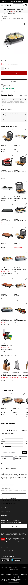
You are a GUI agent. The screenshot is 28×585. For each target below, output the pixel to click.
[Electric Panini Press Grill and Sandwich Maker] (7, 136)
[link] (7, 148)
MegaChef (4, 16)
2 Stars (3, 443)
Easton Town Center (21, 90)
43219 (10, 85)
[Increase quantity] (8, 68)
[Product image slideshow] (14, 40)
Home (5, 13)
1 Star (3, 446)
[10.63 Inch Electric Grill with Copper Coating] (7, 234)
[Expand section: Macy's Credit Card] (14, 508)
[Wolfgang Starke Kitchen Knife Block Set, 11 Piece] (6, 365)
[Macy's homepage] (1, 13)
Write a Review (24, 430)
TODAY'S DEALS (4, 1)
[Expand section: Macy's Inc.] (14, 515)
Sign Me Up (14, 526)
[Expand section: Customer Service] (14, 504)
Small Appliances (11, 13)
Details (16, 64)
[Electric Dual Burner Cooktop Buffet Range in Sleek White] (7, 188)
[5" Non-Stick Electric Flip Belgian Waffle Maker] (7, 161)
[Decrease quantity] (2, 68)
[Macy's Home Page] (7, 5)
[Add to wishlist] (24, 24)
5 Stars (3, 436)
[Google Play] (16, 559)
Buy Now (14, 77)
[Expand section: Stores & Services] (14, 512)
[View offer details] (14, 115)
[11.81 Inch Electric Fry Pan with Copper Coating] (19, 400)
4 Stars (3, 438)
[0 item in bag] (26, 5)
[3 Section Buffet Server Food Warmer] (7, 310)
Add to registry (14, 81)
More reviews (14, 495)
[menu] (2, 5)
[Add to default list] (12, 130)
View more (4, 105)
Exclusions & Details (10, 541)
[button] (14, 40)
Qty (5, 67)
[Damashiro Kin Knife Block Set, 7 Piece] (17, 365)
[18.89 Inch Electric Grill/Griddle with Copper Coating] (7, 285)
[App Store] (5, 559)
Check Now (17, 541)
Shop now (18, 11)
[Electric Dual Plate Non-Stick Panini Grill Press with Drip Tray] (20, 210)
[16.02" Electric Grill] (7, 210)
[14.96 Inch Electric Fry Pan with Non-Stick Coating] (7, 400)
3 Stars (3, 441)
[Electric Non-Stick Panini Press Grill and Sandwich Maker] (20, 188)
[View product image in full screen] (3, 52)
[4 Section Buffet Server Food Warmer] (7, 258)
